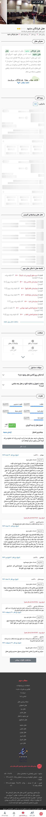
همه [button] (35, 104)
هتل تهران (23, 732)
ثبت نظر (23, 446)
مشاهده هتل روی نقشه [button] (11, 322)
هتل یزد (23, 709)
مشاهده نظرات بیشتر (23, 660)
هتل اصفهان (23, 705)
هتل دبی (23, 743)
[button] (37, 2)
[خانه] (41, 814)
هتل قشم (23, 712)
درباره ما (23, 693)
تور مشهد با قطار (23, 716)
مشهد (27, 51)
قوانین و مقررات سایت (23, 689)
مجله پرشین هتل (23, 702)
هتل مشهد (23, 725)
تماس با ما (23, 696)
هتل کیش (23, 729)
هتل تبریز (23, 736)
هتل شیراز (23, 739)
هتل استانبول (23, 720)
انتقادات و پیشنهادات (23, 685)
